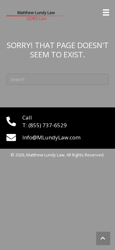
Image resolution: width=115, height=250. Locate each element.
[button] (103, 238)
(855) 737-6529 (47, 125)
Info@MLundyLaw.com (51, 137)
